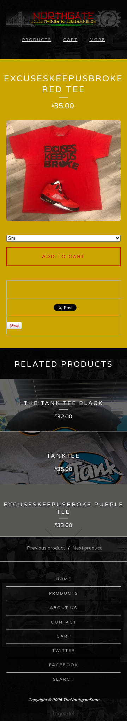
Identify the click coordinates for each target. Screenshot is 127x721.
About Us (63, 607)
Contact (64, 622)
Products (36, 39)
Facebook (63, 664)
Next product (87, 548)
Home (64, 579)
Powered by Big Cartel (64, 713)
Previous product (46, 548)
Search (63, 679)
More (97, 39)
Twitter (63, 650)
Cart (70, 39)
